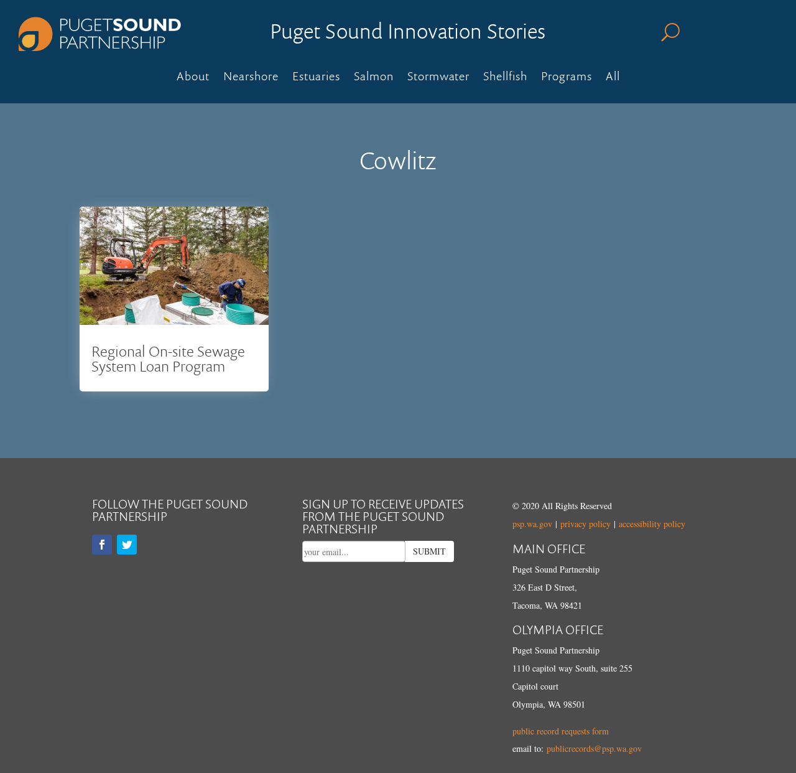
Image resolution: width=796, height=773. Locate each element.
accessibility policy (652, 524)
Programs (566, 78)
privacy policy (585, 524)
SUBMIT (429, 551)
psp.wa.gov (532, 524)
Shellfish (505, 78)
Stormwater (438, 78)
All (613, 78)
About (193, 78)
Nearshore (251, 78)
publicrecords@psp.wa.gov (594, 748)
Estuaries (316, 78)
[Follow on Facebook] (102, 545)
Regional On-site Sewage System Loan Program (168, 358)
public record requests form (560, 731)
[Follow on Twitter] (127, 545)
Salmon (374, 78)
